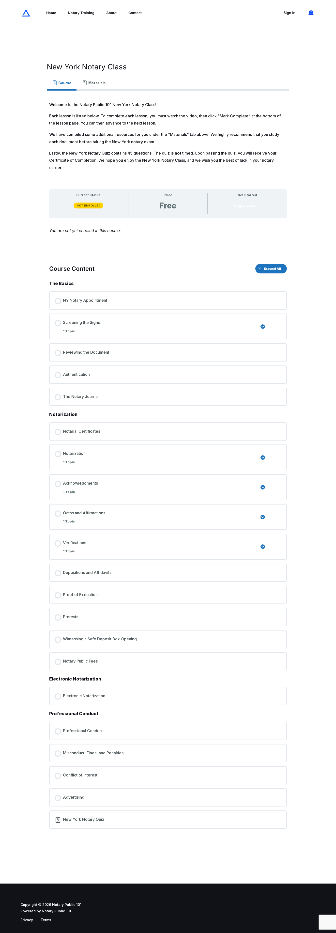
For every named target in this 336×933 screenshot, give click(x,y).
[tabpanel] (168, 467)
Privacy (26, 920)
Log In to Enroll (247, 206)
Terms (46, 920)
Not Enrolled (88, 205)
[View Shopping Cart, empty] (311, 12)
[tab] (62, 83)
